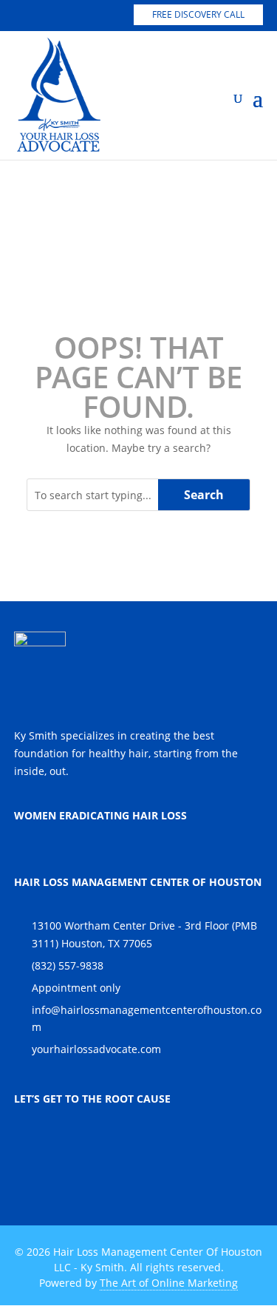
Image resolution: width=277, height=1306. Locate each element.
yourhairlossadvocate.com (96, 1049)
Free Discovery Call (198, 14)
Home (90, 205)
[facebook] (77, 15)
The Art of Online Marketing (169, 1283)
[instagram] (49, 15)
